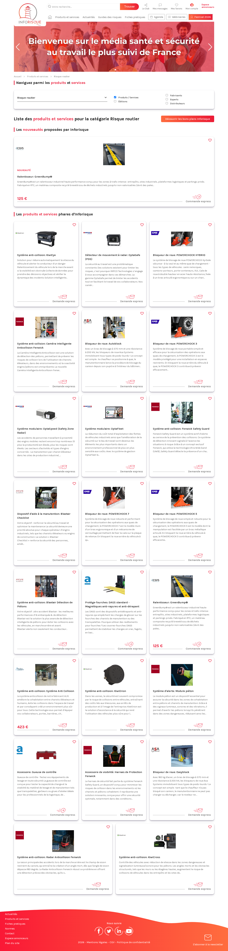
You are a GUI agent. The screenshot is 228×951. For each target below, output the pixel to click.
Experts (174, 99)
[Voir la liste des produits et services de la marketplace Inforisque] (114, 47)
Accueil (17, 76)
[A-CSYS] (20, 149)
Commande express (198, 201)
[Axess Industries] (87, 581)
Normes (10, 928)
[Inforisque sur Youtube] (129, 934)
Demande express (63, 301)
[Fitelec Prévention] (20, 669)
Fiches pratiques (135, 17)
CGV (112, 942)
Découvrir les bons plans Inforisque (187, 118)
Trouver (129, 6)
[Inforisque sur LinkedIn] (119, 934)
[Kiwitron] (20, 233)
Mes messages (160, 8)
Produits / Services (128, 97)
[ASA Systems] (87, 322)
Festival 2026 (202, 17)
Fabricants (176, 95)
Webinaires (178, 17)
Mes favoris (176, 8)
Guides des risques (110, 17)
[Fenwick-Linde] (20, 322)
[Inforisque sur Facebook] (99, 934)
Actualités (89, 17)
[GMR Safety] (155, 233)
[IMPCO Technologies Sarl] (87, 233)
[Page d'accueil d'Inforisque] (30, 12)
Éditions (122, 101)
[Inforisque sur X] (109, 934)
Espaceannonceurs (208, 5)
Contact (9, 933)
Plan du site (12, 943)
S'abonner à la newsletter (208, 944)
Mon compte (192, 8)
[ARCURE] (20, 492)
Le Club (145, 8)
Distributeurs (177, 103)
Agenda (158, 17)
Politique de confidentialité (133, 942)
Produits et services (67, 17)
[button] (18, 47)
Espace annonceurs (16, 938)
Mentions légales (97, 942)
